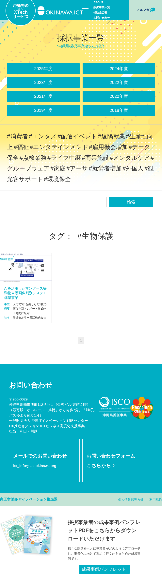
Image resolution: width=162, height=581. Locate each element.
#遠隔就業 (111, 136)
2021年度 (43, 96)
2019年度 (43, 110)
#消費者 (17, 136)
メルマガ (143, 9)
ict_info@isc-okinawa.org (34, 466)
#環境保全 (57, 179)
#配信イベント (77, 136)
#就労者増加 (105, 168)
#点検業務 (33, 157)
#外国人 (133, 168)
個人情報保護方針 (130, 499)
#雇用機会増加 (108, 147)
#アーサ (77, 168)
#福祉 (21, 147)
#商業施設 (95, 157)
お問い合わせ (101, 17)
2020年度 (119, 96)
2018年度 (119, 110)
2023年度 (43, 82)
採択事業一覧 (101, 7)
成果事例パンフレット (104, 569)
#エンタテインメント (59, 147)
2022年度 (119, 82)
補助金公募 (100, 12)
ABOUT (98, 2)
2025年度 (43, 68)
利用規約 (155, 499)
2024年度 (119, 68)
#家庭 (58, 168)
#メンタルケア (130, 157)
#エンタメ (43, 136)
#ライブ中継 (64, 157)
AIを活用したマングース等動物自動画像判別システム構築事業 (25, 293)
